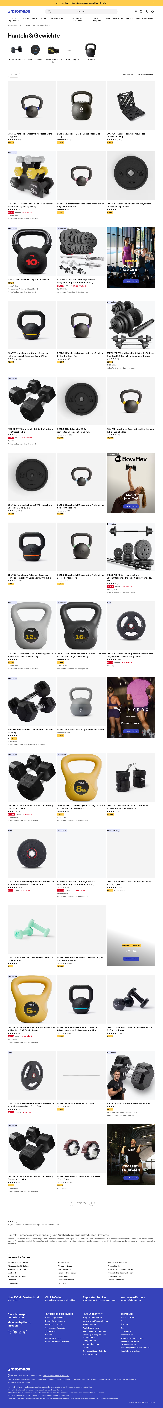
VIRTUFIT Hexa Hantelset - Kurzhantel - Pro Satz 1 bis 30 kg (31, 731)
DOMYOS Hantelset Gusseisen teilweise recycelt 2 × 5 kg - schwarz (130, 1028)
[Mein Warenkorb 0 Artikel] (152, 11)
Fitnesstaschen (114, 1276)
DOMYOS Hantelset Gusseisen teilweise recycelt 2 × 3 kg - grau (130, 883)
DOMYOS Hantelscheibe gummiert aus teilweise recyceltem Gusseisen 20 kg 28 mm (31, 1104)
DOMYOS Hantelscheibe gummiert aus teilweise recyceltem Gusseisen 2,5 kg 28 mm (31, 883)
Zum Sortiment (131, 1178)
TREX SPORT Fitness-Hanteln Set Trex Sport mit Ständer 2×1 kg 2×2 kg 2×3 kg (30, 205)
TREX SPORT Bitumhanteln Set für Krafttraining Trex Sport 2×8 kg (30, 807)
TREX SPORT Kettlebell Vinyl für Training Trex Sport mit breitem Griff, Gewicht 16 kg (81, 655)
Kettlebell (91, 59)
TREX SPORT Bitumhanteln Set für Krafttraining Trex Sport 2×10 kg (30, 1177)
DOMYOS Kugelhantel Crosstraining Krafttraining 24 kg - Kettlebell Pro (80, 576)
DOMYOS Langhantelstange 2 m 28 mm (76, 1103)
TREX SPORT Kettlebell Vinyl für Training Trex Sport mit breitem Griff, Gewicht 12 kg (32, 655)
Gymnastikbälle (64, 1269)
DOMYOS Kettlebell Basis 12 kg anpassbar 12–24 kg (79, 135)
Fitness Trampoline (116, 1280)
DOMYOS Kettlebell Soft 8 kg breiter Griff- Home (80, 729)
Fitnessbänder (114, 1266)
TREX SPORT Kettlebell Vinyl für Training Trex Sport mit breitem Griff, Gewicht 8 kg (81, 807)
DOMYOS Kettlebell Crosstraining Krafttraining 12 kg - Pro (30, 135)
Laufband (12, 1273)
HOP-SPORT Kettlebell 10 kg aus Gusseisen (28, 279)
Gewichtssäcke (128, 1241)
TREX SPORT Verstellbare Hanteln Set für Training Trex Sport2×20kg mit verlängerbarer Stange (130, 354)
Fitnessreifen (63, 1262)
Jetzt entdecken (131, 281)
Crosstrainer (13, 1283)
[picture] (32, 105)
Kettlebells (112, 1241)
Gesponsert (111, 454)
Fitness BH (12, 1280)
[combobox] (146, 75)
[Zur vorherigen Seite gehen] (71, 1203)
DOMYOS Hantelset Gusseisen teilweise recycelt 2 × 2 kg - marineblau (80, 958)
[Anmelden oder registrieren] (147, 11)
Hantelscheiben (35, 59)
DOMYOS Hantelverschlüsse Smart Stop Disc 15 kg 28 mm (78, 1177)
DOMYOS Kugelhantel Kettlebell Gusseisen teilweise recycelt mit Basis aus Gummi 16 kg (29, 576)
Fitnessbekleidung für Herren (120, 1273)
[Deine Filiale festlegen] (135, 11)
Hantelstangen (72, 59)
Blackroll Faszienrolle (17, 1269)
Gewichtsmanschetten (54, 60)
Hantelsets (66, 1241)
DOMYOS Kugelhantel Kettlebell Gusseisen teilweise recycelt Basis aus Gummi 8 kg (77, 1028)
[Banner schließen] (153, 3)
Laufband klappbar (66, 1280)
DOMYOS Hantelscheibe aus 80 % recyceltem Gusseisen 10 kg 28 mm (30, 506)
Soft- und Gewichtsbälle (18, 1262)
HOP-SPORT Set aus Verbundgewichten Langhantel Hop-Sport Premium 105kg (76, 883)
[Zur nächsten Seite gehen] (92, 1203)
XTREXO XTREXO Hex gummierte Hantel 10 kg (128, 1103)
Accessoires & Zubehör (18, 1276)
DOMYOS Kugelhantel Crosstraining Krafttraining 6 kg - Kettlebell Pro (80, 506)
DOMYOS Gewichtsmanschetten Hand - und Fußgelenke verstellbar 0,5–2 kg (128, 807)
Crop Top (62, 1283)
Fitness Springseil (65, 1266)
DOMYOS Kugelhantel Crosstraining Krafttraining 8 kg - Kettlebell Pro (80, 205)
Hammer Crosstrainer (67, 1273)
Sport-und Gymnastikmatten (120, 1269)
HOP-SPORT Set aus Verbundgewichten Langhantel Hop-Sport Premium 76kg (76, 281)
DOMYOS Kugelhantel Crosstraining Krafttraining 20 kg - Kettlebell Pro (80, 354)
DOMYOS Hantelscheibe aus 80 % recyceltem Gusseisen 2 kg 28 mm (129, 205)
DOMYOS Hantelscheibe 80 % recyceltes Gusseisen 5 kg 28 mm (73, 430)
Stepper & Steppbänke (117, 1262)
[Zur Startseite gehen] (19, 11)
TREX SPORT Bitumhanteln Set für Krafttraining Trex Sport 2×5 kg (30, 430)
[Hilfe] (141, 11)
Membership (118, 18)
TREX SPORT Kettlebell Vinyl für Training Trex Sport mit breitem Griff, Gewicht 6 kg (32, 1028)
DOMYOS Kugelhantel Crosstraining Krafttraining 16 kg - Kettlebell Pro (130, 430)
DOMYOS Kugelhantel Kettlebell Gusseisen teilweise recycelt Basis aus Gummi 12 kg (28, 354)
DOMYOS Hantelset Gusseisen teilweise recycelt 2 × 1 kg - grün (31, 958)
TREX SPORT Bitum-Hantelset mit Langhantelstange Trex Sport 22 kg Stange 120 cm (129, 578)
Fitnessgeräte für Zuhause (19, 1266)
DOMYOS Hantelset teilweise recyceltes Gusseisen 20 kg (126, 135)
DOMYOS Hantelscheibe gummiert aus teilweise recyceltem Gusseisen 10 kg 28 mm (130, 655)
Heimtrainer (63, 1276)
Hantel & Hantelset (17, 59)
